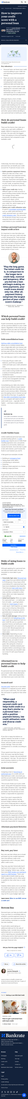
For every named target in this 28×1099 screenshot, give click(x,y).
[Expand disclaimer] (26, 40)
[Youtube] (14, 1092)
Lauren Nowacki (16, 28)
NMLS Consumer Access (7, 1041)
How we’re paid (19, 1055)
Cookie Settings (5, 1082)
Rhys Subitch (9, 29)
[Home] (6, 2)
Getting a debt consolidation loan (12, 343)
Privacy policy (4, 1079)
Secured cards (5, 686)
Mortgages (4, 1055)
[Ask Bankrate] (24, 1095)
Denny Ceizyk (7, 1024)
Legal (2, 1076)
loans (2, 8)
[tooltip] (24, 947)
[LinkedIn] (11, 1092)
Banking (3, 1058)
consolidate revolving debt (17, 209)
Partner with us (19, 1067)
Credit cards (4, 1061)
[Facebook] (2, 1092)
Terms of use (4, 1087)
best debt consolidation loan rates (14, 397)
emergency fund (15, 458)
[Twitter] (5, 1092)
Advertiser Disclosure (22, 6)
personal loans (8, 8)
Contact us (17, 1064)
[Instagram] (8, 1092)
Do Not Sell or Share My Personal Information (12, 1084)
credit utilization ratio (9, 215)
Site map (17, 1058)
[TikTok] (17, 1092)
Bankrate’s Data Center (7, 1067)
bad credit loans (17, 588)
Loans (2, 1064)
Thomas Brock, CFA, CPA (12, 31)
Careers (17, 1061)
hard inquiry (14, 604)
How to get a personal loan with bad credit (12, 1020)
